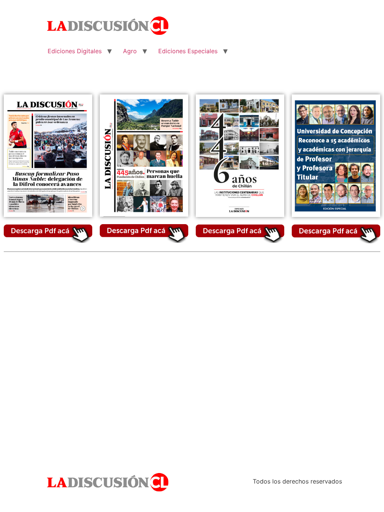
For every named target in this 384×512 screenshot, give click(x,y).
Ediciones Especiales (188, 51)
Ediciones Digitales (75, 51)
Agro (130, 51)
